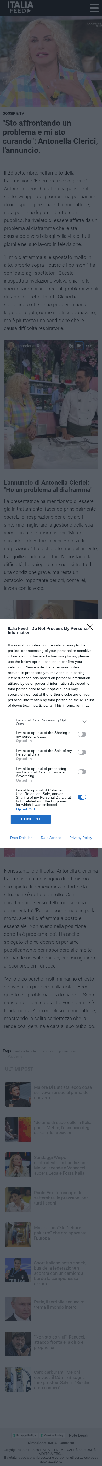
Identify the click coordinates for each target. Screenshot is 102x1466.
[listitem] (51, 722)
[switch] (82, 734)
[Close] (92, 629)
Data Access (51, 838)
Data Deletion (21, 838)
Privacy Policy (80, 838)
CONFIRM (31, 819)
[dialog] (51, 733)
